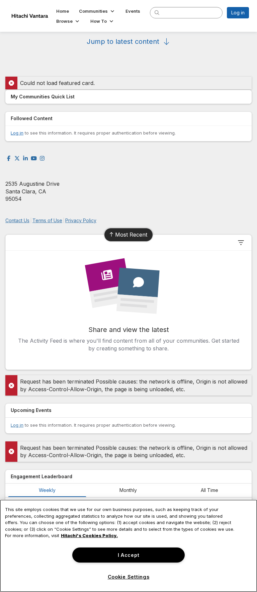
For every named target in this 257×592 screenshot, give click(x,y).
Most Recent (131, 234)
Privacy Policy (80, 220)
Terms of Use (47, 220)
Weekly (47, 490)
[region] (128, 546)
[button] (97, 11)
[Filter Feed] (241, 243)
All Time (209, 490)
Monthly (128, 490)
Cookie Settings (129, 577)
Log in (238, 12)
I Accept (129, 555)
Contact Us (17, 220)
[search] (157, 12)
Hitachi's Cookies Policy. (89, 535)
